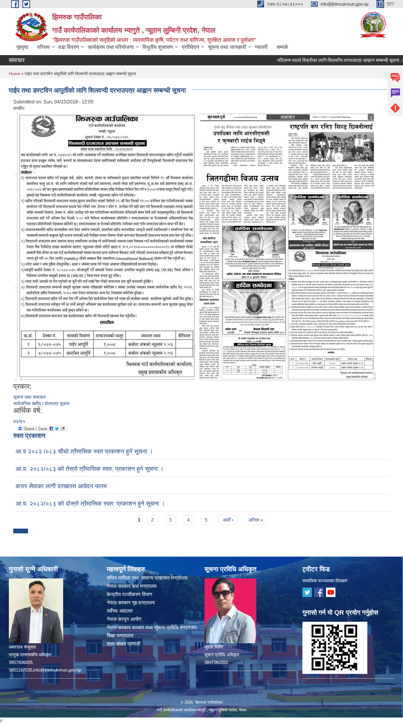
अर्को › (228, 519)
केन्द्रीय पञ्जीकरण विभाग (129, 594)
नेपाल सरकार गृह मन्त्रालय (131, 603)
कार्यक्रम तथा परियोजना (111, 47)
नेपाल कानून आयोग (124, 619)
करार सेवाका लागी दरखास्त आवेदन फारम (61, 486)
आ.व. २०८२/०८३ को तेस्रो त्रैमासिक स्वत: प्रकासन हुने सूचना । (90, 468)
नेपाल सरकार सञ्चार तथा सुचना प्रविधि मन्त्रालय (151, 627)
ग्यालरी (261, 47)
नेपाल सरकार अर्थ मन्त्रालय (131, 586)
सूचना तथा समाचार (29, 397)
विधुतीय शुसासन (157, 47)
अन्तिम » (255, 519)
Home (14, 73)
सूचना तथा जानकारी (227, 47)
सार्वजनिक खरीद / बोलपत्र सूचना (41, 403)
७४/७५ (19, 421)
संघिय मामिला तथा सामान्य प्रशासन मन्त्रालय (147, 578)
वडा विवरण (68, 47)
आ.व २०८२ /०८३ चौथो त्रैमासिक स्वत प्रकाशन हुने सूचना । (84, 451)
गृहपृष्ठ (22, 47)
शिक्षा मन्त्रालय (120, 636)
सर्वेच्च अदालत (120, 611)
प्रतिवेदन (190, 47)
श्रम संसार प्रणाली (123, 644)
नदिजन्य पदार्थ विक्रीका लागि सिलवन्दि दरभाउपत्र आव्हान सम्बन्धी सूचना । (322, 60)
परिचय (43, 47)
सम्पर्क (282, 47)
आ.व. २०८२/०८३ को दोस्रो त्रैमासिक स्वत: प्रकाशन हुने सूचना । (90, 503)
